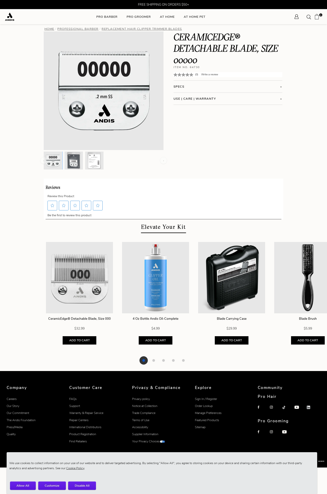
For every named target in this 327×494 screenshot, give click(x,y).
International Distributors (85, 427)
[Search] (310, 16)
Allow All (22, 485)
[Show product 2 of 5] (153, 360)
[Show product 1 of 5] (143, 360)
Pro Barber (107, 17)
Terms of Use (140, 420)
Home (49, 29)
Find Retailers (78, 441)
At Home (167, 17)
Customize (52, 485)
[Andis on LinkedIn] (311, 410)
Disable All (82, 485)
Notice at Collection (144, 406)
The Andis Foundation (21, 420)
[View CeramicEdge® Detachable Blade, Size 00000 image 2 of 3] (74, 160)
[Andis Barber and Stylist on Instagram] (274, 410)
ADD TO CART (79, 340)
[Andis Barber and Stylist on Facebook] (262, 410)
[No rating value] (184, 74)
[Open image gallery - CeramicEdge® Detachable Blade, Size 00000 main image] (103, 90)
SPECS (179, 86)
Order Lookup (204, 406)
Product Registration (82, 434)
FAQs (73, 399)
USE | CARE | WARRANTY (195, 98)
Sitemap (200, 427)
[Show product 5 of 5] (183, 360)
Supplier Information (145, 434)
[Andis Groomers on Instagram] (274, 434)
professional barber (78, 29)
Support (74, 406)
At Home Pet (195, 17)
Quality (11, 434)
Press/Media (15, 427)
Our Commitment (18, 413)
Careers (12, 399)
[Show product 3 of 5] (163, 360)
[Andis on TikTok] (286, 410)
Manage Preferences (208, 413)
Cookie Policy (75, 468)
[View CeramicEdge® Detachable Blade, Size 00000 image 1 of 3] (53, 160)
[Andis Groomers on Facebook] (262, 434)
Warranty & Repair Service (86, 413)
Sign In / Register (206, 399)
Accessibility (140, 427)
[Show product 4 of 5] (173, 360)
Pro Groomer (139, 17)
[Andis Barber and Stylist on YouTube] (298, 410)
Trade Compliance (143, 413)
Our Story (13, 406)
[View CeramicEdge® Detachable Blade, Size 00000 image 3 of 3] (94, 160)
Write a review (209, 74)
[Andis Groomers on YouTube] (286, 434)
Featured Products (207, 420)
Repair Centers (79, 420)
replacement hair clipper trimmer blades (142, 29)
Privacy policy (141, 399)
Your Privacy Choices (146, 441)
